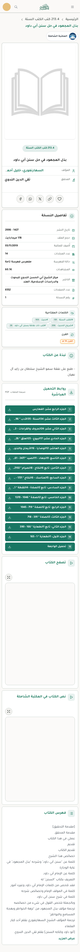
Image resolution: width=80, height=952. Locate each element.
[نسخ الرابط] (50, 199)
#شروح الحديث (62, 326)
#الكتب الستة (63, 320)
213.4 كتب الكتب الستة (42, 19)
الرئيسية (72, 19)
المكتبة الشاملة (57, 36)
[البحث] (16, 7)
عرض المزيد (66, 938)
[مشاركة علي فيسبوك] (20, 199)
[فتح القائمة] (72, 7)
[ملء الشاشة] (8, 577)
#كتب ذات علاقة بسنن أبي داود (28, 326)
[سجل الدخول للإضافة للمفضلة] (60, 199)
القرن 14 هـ (67, 341)
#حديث (42, 320)
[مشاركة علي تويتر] (40, 199)
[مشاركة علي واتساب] (30, 199)
